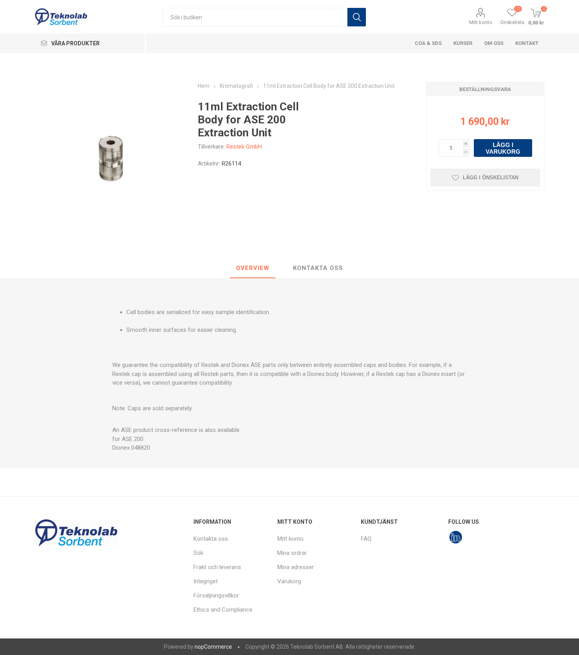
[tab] (252, 268)
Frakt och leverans (217, 567)
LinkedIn (455, 537)
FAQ (366, 538)
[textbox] (254, 17)
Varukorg (289, 581)
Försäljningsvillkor (216, 595)
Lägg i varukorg (503, 148)
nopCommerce (213, 647)
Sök (356, 17)
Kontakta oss (210, 538)
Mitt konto (480, 22)
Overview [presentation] (252, 268)
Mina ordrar (292, 552)
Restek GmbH (244, 146)
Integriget (205, 581)
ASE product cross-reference (159, 430)
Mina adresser (295, 567)
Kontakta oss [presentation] (318, 268)
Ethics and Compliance (222, 609)
